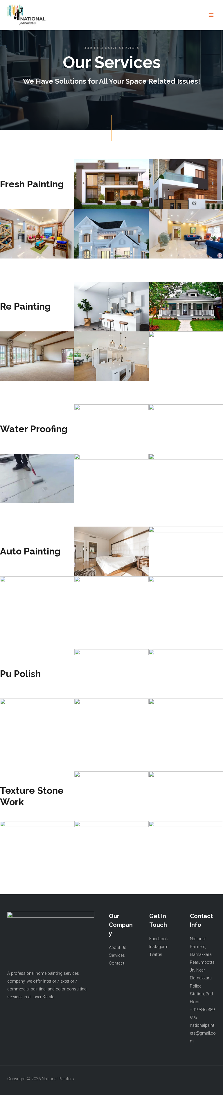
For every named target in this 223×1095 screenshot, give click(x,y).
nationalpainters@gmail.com (203, 1033)
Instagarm (158, 946)
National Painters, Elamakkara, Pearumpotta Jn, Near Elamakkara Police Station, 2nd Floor (202, 970)
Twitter (155, 954)
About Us (117, 947)
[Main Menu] (211, 15)
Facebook (158, 938)
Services (117, 955)
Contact (116, 963)
